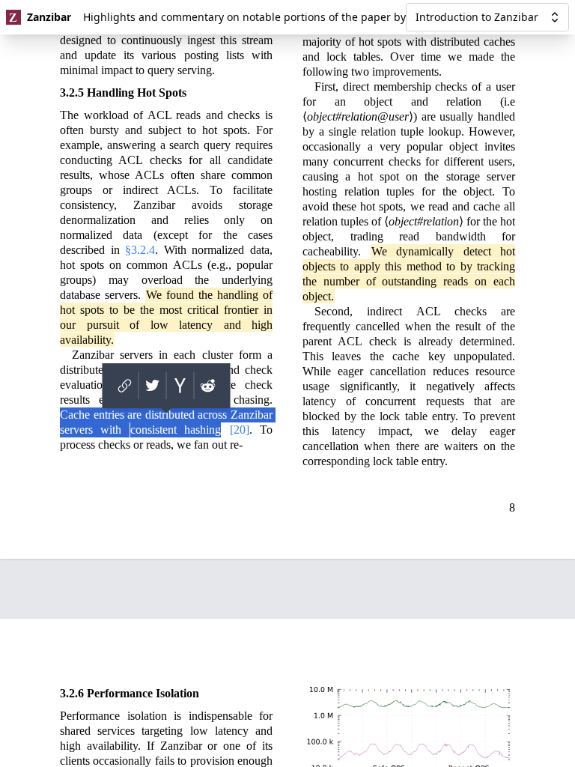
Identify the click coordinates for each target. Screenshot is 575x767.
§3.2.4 (140, 249)
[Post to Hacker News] (180, 385)
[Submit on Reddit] (208, 385)
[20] (239, 429)
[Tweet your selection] (152, 385)
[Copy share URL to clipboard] (125, 385)
